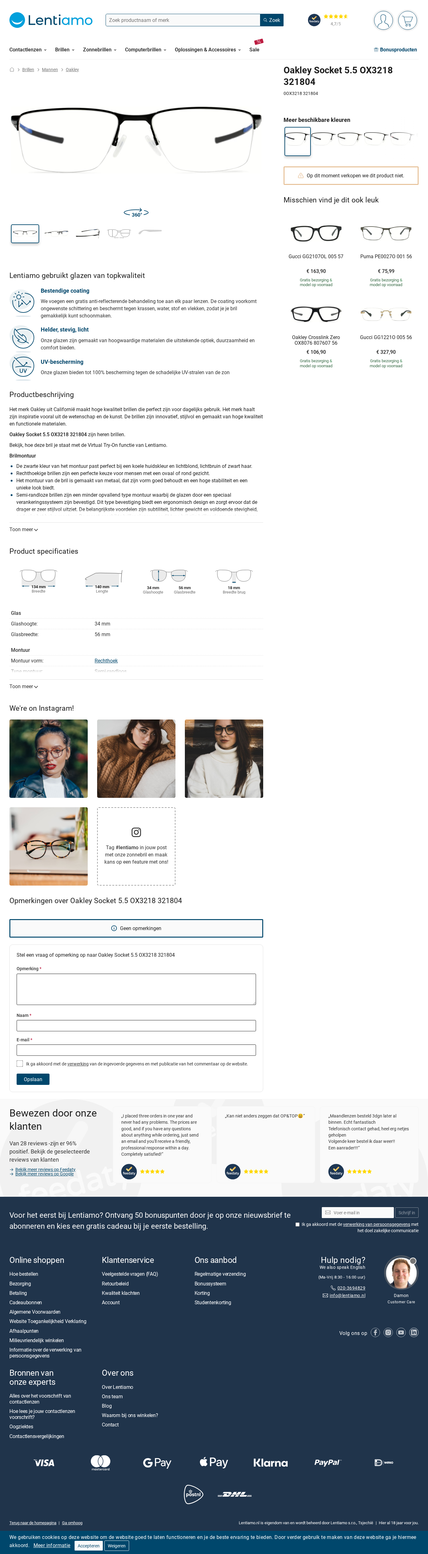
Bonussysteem (210, 1283)
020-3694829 (351, 1288)
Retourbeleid (115, 1283)
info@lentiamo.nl (347, 1295)
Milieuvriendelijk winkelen (36, 1340)
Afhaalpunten (24, 1330)
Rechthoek (106, 660)
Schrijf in (407, 1213)
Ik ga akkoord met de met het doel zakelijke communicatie (360, 1227)
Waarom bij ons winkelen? (130, 1415)
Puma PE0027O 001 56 (386, 256)
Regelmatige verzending (220, 1274)
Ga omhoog (72, 1522)
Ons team (112, 1396)
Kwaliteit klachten (121, 1293)
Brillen (28, 69)
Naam (24, 1015)
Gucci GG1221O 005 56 (386, 337)
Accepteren (89, 1546)
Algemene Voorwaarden (34, 1311)
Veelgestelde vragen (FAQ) (130, 1274)
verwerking (78, 1064)
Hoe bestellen (23, 1274)
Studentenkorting (213, 1302)
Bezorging (20, 1283)
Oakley (72, 69)
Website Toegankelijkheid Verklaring (47, 1321)
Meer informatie (52, 1545)
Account (110, 1302)
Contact (110, 1424)
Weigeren (117, 1546)
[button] (25, 233)
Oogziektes (21, 1426)
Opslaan (33, 1079)
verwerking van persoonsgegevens (376, 1224)
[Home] (11, 69)
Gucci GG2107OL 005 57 (316, 256)
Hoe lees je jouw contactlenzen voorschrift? (42, 1414)
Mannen (50, 69)
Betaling (18, 1293)
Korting (202, 1293)
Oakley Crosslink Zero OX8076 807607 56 (316, 340)
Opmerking (29, 968)
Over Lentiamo (117, 1387)
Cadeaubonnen (25, 1302)
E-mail (24, 1040)
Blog (107, 1405)
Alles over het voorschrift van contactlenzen (40, 1398)
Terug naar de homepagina (32, 1522)
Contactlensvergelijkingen (36, 1436)
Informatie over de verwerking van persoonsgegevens (45, 1352)
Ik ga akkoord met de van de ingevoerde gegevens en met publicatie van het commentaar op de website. (136, 1064)
